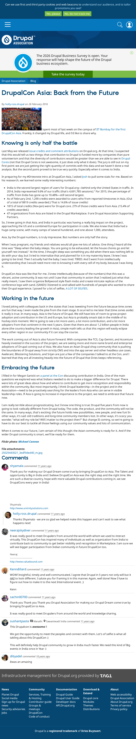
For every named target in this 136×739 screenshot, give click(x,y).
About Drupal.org (121, 702)
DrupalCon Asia (11, 133)
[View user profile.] (5, 467)
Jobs (4, 713)
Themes (88, 705)
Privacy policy (118, 709)
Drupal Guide (64, 694)
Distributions (91, 709)
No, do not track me (77, 14)
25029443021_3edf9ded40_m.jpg (22, 453)
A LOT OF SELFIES (76, 288)
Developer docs (66, 702)
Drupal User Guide (67, 698)
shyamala (16, 466)
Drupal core (90, 698)
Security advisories (13, 709)
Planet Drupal (10, 694)
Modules (88, 702)
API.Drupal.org (65, 705)
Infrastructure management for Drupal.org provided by (51, 675)
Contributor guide (40, 702)
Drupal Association (13, 81)
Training (45, 694)
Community (37, 689)
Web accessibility (121, 694)
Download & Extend (91, 691)
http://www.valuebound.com (26, 561)
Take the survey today (68, 74)
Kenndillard (18, 569)
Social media (9, 698)
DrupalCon (35, 713)
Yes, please (53, 14)
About (114, 689)
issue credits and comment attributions (54, 151)
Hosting (36, 698)
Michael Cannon (28, 441)
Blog (33, 81)
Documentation (66, 689)
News (5, 689)
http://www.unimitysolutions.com (29, 508)
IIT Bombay (103, 129)
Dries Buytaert (91, 731)
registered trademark (63, 731)
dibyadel (16, 656)
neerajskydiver (20, 530)
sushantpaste (19, 621)
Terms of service (120, 705)
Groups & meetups (35, 707)
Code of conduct (39, 716)
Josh (84, 176)
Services (34, 694)
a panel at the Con (51, 375)
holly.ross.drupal (14, 104)
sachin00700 (18, 597)
